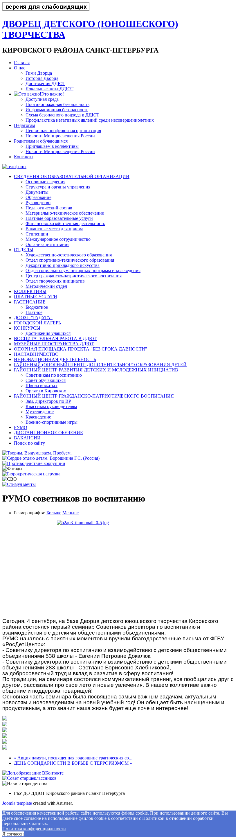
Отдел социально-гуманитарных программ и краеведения (83, 270)
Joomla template (17, 803)
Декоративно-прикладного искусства (63, 265)
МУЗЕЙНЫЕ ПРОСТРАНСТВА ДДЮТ (54, 343)
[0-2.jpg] (4, 724)
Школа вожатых (41, 385)
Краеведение (38, 416)
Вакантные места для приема (54, 228)
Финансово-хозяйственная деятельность (65, 223)
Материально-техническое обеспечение (65, 213)
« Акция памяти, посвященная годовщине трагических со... (73, 757)
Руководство (38, 202)
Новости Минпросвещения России (60, 135)
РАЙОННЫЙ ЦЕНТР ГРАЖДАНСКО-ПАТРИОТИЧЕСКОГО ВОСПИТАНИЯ (94, 396)
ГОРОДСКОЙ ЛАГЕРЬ (37, 322)
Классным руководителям (51, 406)
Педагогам (24, 125)
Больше (53, 512)
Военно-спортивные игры (51, 422)
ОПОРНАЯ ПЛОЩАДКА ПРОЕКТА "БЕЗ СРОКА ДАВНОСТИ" (80, 348)
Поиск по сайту (29, 443)
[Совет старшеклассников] (29, 778)
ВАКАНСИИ (27, 437)
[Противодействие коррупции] (33, 463)
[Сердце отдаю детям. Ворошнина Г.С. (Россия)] (51, 458)
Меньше (70, 512)
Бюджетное (37, 307)
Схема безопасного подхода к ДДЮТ (62, 114)
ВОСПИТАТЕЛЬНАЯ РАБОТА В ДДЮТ (55, 338)
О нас (19, 67)
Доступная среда (42, 99)
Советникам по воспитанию (54, 375)
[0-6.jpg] (4, 747)
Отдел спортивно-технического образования (70, 260)
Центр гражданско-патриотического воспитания (74, 275)
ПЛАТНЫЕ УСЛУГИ (35, 296)
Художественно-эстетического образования (69, 254)
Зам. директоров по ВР (48, 401)
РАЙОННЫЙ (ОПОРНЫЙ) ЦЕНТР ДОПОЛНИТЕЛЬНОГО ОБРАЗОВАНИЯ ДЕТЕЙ (100, 364)
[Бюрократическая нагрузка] (31, 473)
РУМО (20, 427)
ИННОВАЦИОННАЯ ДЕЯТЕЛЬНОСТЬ (55, 359)
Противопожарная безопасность (57, 104)
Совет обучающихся (46, 380)
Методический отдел (46, 286)
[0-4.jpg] (4, 736)
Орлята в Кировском (46, 390)
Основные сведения (45, 181)
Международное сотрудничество (58, 239)
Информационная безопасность (57, 109)
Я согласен (13, 833)
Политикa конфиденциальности (34, 828)
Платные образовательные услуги (59, 218)
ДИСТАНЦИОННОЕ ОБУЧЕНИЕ (48, 432)
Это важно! (52, 93)
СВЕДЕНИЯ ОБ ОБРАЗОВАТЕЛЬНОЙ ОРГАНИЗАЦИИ (71, 176)
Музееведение (40, 411)
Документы (37, 192)
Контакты (23, 156)
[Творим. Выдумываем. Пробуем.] (37, 452)
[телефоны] (14, 166)
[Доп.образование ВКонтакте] (33, 772)
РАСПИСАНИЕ (30, 301)
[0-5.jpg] (119, 567)
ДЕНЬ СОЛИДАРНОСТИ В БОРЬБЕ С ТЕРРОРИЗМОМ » (73, 763)
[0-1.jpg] (4, 718)
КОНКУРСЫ (27, 328)
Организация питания (47, 244)
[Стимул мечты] (19, 484)
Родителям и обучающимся (41, 141)
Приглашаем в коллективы (52, 146)
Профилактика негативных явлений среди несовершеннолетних (90, 120)
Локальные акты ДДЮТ (49, 88)
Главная (22, 62)
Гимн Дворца (39, 73)
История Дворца (42, 78)
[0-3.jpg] (4, 730)
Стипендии (37, 233)
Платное (34, 312)
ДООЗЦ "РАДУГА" (33, 317)
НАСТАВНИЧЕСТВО (36, 354)
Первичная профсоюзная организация (63, 130)
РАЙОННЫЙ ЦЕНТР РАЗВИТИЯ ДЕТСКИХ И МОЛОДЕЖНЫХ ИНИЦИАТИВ (96, 369)
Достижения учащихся (48, 333)
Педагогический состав (49, 207)
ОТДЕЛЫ (23, 249)
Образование (38, 197)
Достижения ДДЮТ (45, 83)
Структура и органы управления (58, 186)
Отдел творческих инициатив (55, 281)
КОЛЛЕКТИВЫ (30, 291)
